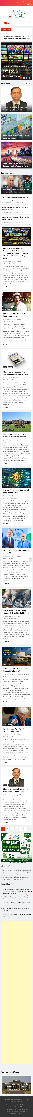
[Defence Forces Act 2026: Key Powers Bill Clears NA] (16, 656)
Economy (6, 486)
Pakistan (10, 430)
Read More (6, 287)
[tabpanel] (16, 61)
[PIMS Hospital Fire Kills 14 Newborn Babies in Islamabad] (16, 422)
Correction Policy (11, 1109)
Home (6, 2)
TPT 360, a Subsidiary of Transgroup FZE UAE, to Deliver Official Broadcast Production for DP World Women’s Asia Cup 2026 (15, 253)
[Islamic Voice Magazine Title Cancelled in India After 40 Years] (16, 359)
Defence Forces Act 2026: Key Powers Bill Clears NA (14, 669)
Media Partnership (26, 2)
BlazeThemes (20, 1102)
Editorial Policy (12, 1107)
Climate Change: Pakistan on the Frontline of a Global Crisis (15, 790)
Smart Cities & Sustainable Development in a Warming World (15, 136)
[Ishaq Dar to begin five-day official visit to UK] (16, 538)
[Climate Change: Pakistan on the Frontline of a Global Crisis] (16, 777)
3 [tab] (27, 78)
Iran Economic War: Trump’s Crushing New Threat (13, 730)
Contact (29, 4)
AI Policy (22, 1107)
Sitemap (13, 1113)
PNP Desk (7, 378)
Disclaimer (23, 1111)
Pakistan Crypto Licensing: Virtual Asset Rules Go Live (16, 491)
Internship (17, 2)
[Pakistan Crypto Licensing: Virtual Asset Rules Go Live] (16, 478)
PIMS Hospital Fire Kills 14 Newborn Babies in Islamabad (14, 435)
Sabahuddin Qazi (10, 496)
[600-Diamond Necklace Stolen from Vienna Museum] (16, 61)
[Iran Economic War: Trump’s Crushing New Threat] (16, 716)
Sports (6, 186)
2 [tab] (24, 78)
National (6, 546)
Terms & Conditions (12, 1111)
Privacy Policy (22, 1109)
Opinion (10, 784)
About (10, 2)
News (5, 67)
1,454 (21, 829)
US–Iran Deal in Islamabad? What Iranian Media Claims (15, 164)
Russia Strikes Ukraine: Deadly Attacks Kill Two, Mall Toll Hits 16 (16, 611)
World (10, 67)
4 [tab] (30, 78)
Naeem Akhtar (7, 202)
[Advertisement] (16, 992)
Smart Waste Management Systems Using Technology (16, 108)
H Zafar (7, 440)
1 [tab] (21, 78)
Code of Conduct (22, 1105)
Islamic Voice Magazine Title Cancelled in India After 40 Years (16, 373)
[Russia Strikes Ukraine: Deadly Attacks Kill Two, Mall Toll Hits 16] (16, 598)
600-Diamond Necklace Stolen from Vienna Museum (15, 315)
